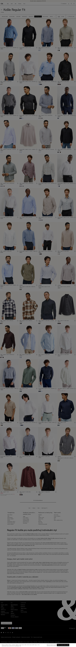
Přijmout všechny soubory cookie (63, 644)
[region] (38, 645)
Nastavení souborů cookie (51, 644)
